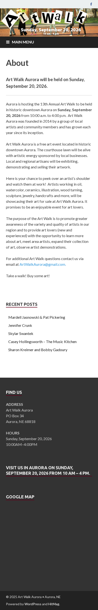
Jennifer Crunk (20, 325)
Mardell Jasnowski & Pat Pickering (36, 317)
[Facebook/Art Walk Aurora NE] (91, 4)
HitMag (53, 604)
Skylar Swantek (20, 333)
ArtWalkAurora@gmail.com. (43, 264)
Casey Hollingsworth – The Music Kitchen (42, 341)
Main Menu (23, 42)
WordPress (32, 604)
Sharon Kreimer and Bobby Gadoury (37, 349)
